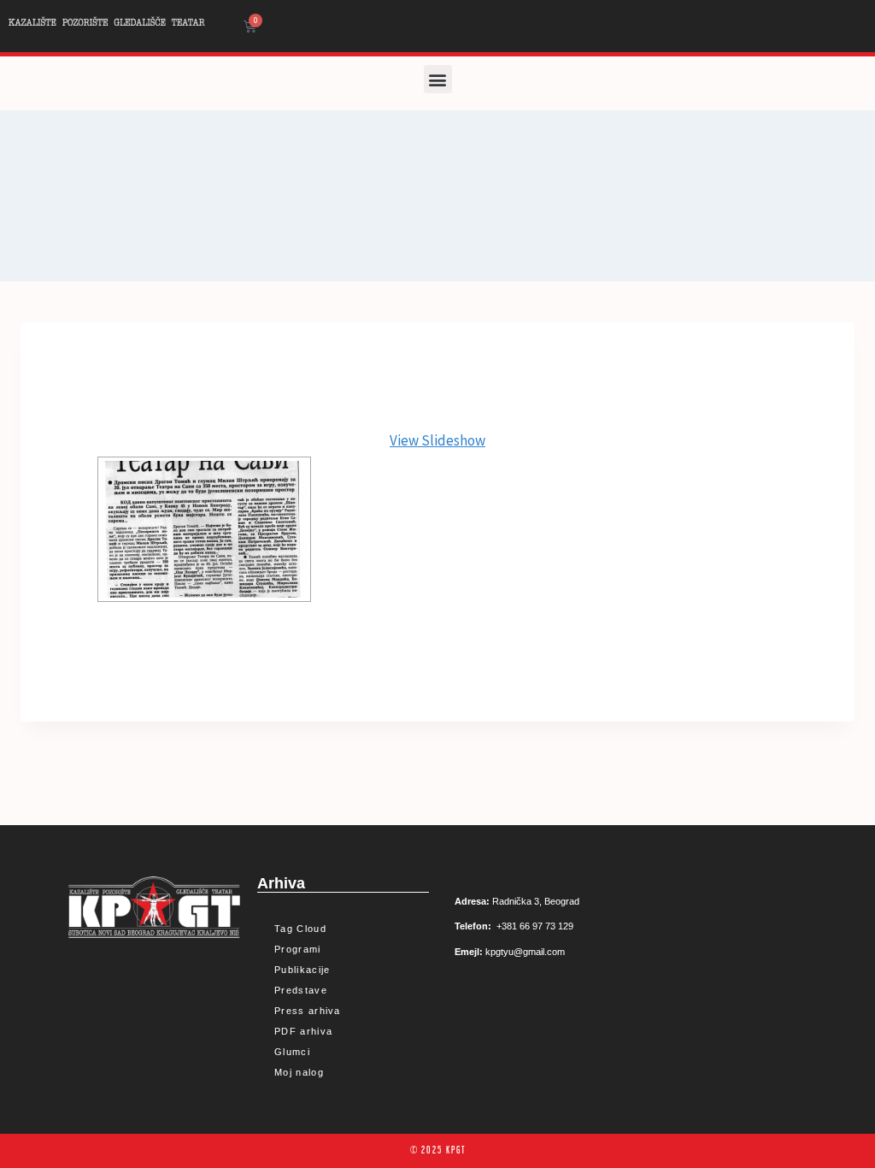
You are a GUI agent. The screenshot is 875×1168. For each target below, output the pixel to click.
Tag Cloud (300, 928)
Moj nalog (299, 1072)
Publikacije (302, 969)
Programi (297, 949)
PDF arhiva (303, 1031)
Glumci (292, 1052)
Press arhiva (307, 1011)
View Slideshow (437, 440)
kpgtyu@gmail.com (525, 952)
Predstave (300, 990)
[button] (438, 79)
